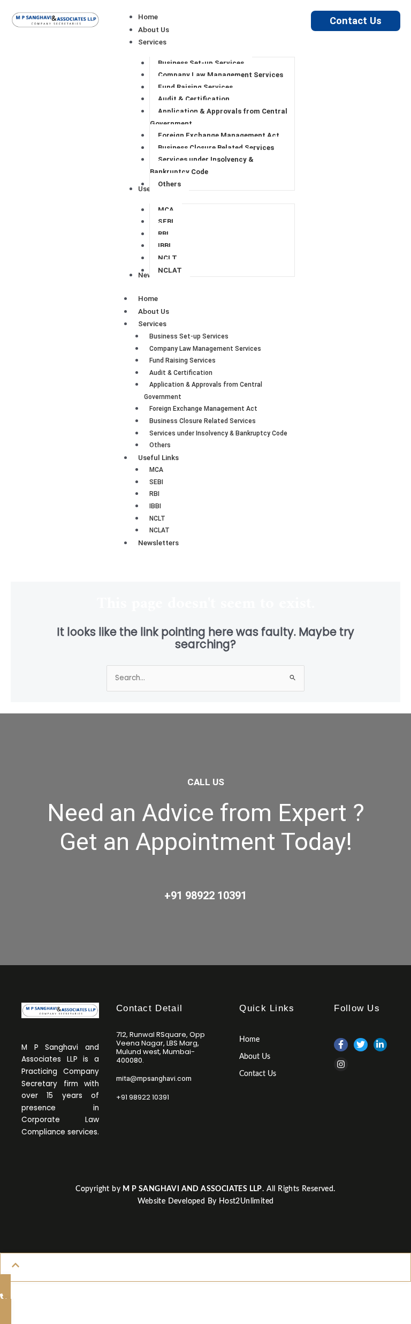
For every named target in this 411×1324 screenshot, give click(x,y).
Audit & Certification (180, 373)
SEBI (156, 482)
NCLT (157, 518)
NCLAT (159, 530)
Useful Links (158, 457)
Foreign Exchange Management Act (203, 408)
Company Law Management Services (205, 348)
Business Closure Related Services (202, 421)
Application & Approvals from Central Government (203, 391)
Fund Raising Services (182, 360)
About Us (153, 311)
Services (152, 323)
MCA (156, 469)
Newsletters (158, 542)
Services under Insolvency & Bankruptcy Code (218, 433)
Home (148, 298)
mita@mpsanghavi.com (154, 1078)
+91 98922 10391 (205, 895)
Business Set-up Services (189, 336)
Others (160, 445)
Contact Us (356, 20)
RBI (154, 494)
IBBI (155, 506)
